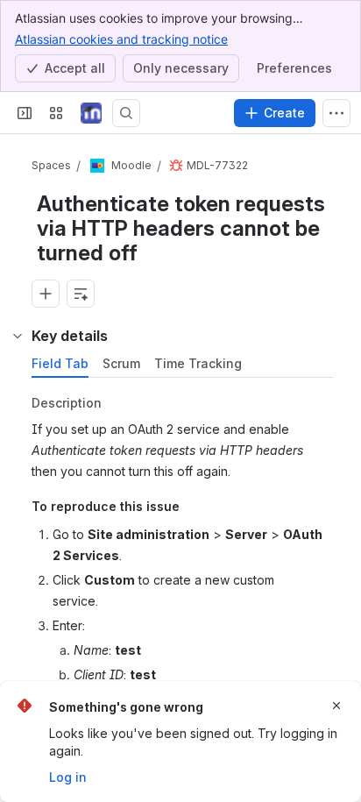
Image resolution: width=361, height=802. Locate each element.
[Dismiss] (336, 705)
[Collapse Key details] (17, 335)
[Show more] (336, 113)
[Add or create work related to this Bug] (46, 294)
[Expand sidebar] (25, 113)
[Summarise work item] (81, 294)
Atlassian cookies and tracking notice (121, 39)
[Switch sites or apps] (56, 113)
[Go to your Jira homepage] (91, 113)
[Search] (126, 113)
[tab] (60, 364)
